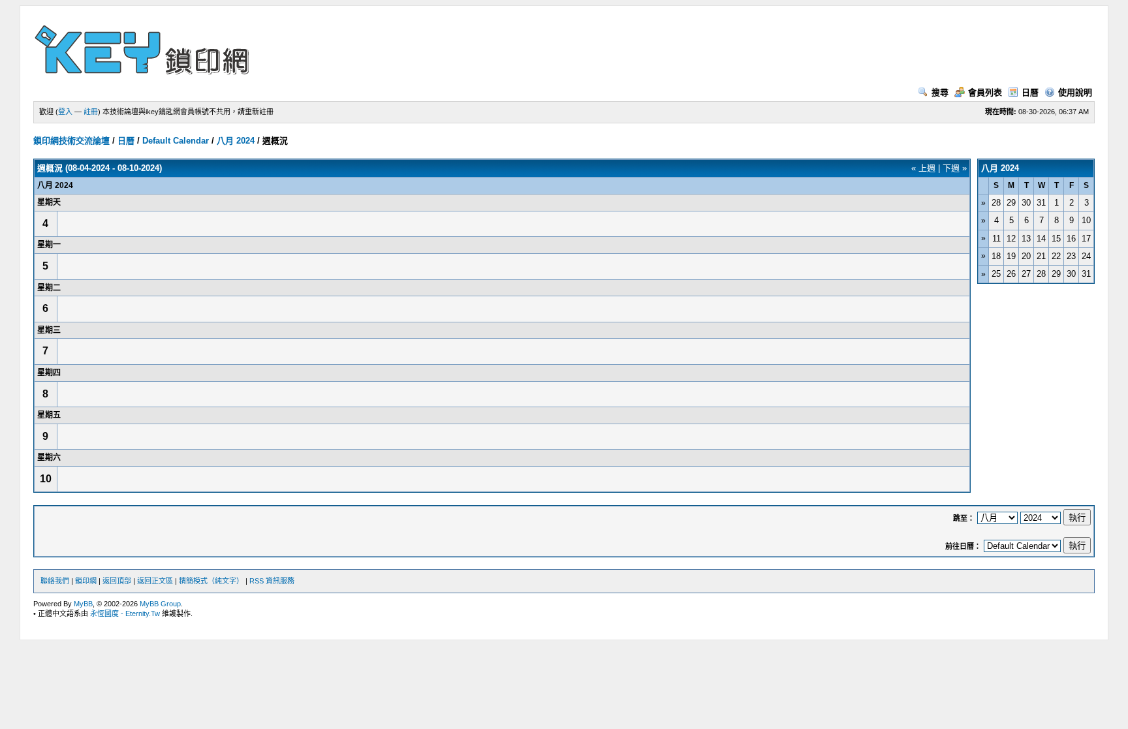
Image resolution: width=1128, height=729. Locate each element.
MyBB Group (160, 604)
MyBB (83, 604)
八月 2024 (236, 141)
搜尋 (940, 92)
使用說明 (1075, 92)
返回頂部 (116, 581)
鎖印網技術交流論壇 (71, 141)
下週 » (955, 168)
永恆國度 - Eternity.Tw (125, 613)
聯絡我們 (54, 581)
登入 (65, 112)
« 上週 (923, 168)
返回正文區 (155, 581)
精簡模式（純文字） (211, 581)
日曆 (1030, 92)
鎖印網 (86, 581)
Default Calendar (175, 141)
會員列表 (985, 92)
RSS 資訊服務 (271, 581)
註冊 (91, 112)
